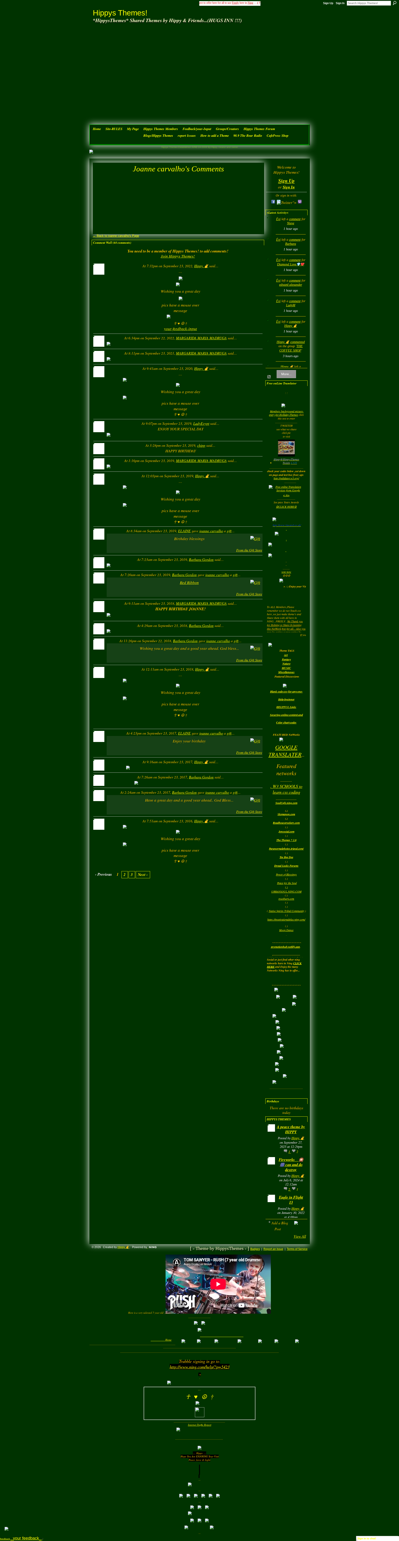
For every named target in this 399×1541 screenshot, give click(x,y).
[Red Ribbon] (116, 543)
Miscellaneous (286, 672)
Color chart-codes (286, 722)
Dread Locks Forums (286, 866)
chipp (201, 445)
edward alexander (290, 284)
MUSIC (286, 668)
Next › (143, 874)
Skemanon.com (286, 814)
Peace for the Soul (287, 883)
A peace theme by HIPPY (291, 1129)
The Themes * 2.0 (286, 840)
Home (168, 1339)
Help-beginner (286, 699)
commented (297, 342)
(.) (286, 887)
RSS (269, 377)
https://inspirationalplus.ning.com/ (286, 919)
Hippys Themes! (120, 13)
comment (295, 219)
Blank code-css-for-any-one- (286, 691)
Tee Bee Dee (286, 857)
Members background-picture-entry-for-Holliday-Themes (286, 413)
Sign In (340, 3)
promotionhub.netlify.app (285, 947)
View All (300, 1236)
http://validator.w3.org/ (286, 478)
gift (229, 530)
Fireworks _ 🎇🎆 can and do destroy (291, 1164)
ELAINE (184, 530)
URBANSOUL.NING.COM (286, 891)
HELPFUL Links (286, 707)
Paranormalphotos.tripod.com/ (286, 849)
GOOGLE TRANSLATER (285, 750)
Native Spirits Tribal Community (286, 911)
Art (286, 655)
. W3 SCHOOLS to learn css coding (286, 789)
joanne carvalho (211, 530)
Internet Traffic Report (199, 1424)
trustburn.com (286, 898)
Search (394, 3)
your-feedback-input (180, 328)
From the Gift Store (249, 550)
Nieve (290, 223)
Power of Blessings (286, 874)
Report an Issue (273, 1249)
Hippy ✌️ (201, 265)
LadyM (290, 305)
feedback (21, 1539)
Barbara (290, 244)
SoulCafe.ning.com (286, 803)
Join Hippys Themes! (178, 256)
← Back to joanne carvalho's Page (116, 235)
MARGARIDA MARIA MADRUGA (201, 337)
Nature (286, 664)
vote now (286, 572)
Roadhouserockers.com (286, 823)
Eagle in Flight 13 (291, 1200)
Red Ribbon (189, 582)
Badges (255, 1249)
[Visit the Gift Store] (255, 538)
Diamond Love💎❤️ (290, 264)
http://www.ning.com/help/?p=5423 (200, 1367)
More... (286, 374)
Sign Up (328, 3)
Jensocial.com (286, 831)
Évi (278, 219)
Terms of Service (297, 1249)
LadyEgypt (201, 423)
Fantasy (286, 659)
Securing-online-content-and (286, 715)
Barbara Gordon (201, 559)
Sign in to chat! (366, 1538)
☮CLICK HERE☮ (286, 506)
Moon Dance (286, 930)
